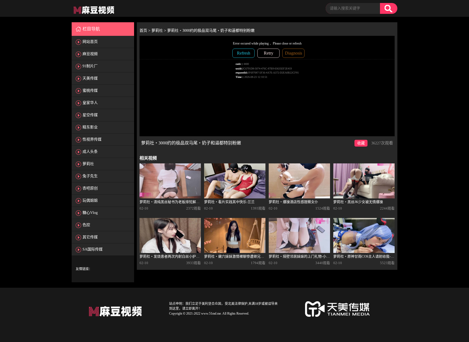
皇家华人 (90, 103)
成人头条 (90, 152)
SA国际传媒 (93, 249)
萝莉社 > (159, 30)
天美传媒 (90, 78)
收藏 (361, 143)
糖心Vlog (90, 213)
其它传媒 (90, 237)
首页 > (145, 30)
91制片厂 (90, 66)
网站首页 (90, 42)
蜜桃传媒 (90, 90)
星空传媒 (90, 115)
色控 (86, 225)
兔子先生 (90, 176)
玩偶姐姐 (90, 200)
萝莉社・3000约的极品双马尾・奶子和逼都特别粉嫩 (211, 30)
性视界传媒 (92, 139)
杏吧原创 (90, 188)
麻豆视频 (90, 54)
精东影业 (90, 127)
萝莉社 (88, 164)
